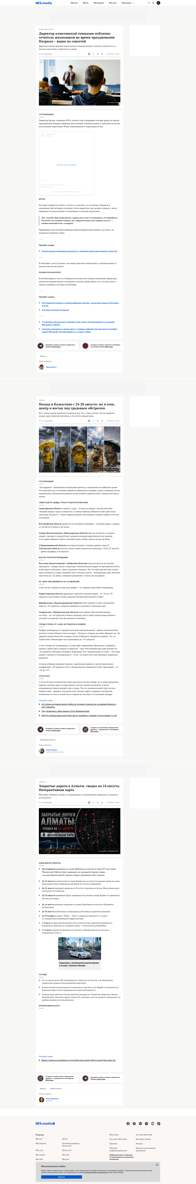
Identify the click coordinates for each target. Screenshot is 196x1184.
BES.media (48, 54)
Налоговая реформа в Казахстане (71, 1144)
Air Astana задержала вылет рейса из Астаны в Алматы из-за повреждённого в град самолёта (78, 705)
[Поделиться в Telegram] (102, 54)
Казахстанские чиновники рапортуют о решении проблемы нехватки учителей (79, 251)
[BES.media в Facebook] (128, 1123)
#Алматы (43, 356)
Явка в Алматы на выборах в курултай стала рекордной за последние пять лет (78, 1060)
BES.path (65, 1159)
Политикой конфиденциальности (95, 1172)
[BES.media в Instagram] (134, 1123)
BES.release (114, 1134)
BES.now (74, 3)
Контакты (113, 1143)
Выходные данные (143, 1139)
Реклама (139, 1143)
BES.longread (99, 3)
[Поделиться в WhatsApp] (97, 54)
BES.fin (85, 3)
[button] (153, 3)
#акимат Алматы (56, 1088)
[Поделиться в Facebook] (93, 54)
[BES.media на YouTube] (152, 1123)
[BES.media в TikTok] (158, 1123)
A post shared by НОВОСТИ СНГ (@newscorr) (66, 192)
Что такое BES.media (144, 1134)
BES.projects (126, 3)
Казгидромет (49, 421)
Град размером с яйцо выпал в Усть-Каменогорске (65, 711)
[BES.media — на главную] (44, 3)
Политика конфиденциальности (118, 1149)
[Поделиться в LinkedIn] (89, 54)
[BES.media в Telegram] (146, 1123)
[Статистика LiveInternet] (137, 1155)
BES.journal (66, 1150)
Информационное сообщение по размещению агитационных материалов (122, 1157)
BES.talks (39, 1159)
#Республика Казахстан (48, 740)
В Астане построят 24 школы (55, 310)
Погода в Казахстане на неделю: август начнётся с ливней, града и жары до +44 (79, 715)
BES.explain (40, 1155)
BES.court (112, 3)
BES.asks (65, 1155)
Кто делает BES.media (118, 1139)
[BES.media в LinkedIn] (140, 1123)
